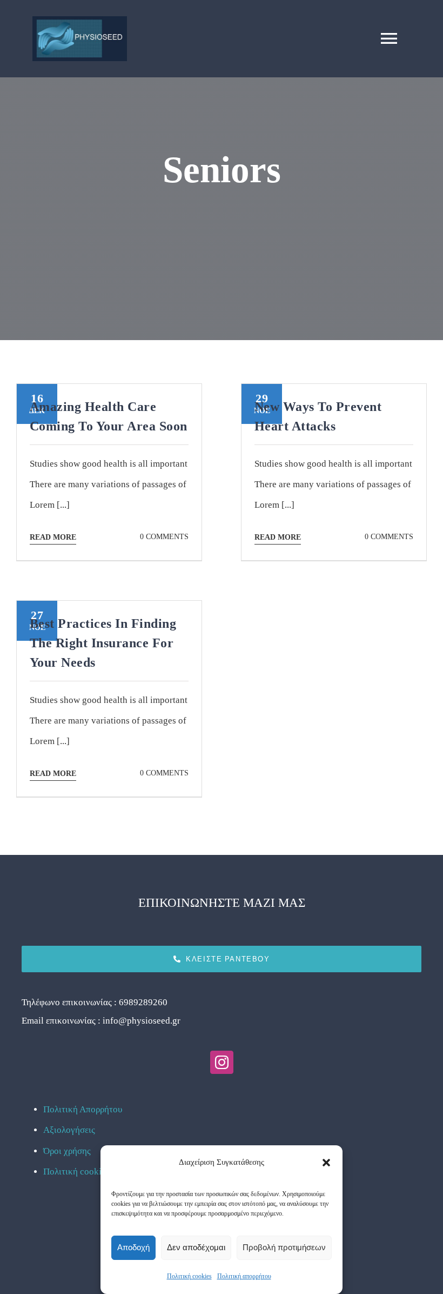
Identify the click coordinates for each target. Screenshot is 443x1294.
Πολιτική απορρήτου (244, 1276)
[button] (326, 1162)
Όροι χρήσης (67, 1151)
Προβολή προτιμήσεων (284, 1247)
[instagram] (221, 1062)
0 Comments (164, 537)
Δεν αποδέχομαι (196, 1247)
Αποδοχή (133, 1247)
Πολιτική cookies (189, 1276)
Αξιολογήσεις (69, 1130)
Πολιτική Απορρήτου (82, 1109)
